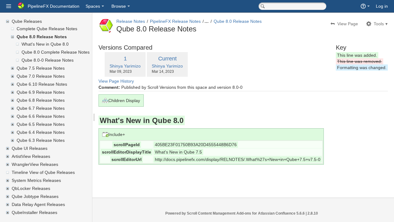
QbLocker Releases (31, 188)
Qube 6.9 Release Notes (41, 92)
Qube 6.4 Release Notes (41, 132)
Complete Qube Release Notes (47, 28)
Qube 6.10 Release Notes (42, 84)
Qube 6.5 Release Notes (41, 124)
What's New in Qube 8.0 (45, 44)
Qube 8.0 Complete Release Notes (56, 52)
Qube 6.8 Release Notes (41, 100)
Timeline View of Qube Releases (43, 172)
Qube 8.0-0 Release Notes (48, 60)
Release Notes (130, 21)
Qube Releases (27, 21)
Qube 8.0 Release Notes (42, 36)
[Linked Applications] (8, 6)
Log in (382, 6)
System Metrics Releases (36, 180)
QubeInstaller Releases (34, 212)
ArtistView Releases (31, 156)
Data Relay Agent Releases (38, 204)
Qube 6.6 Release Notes (41, 116)
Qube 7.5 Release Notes (41, 68)
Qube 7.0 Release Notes (41, 76)
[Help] (365, 6)
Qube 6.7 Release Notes (41, 108)
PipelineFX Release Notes (175, 21)
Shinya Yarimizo (125, 66)
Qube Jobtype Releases (35, 196)
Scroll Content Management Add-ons (219, 213)
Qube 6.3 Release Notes (41, 140)
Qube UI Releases (29, 148)
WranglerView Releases (35, 164)
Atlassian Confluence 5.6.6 (282, 213)
